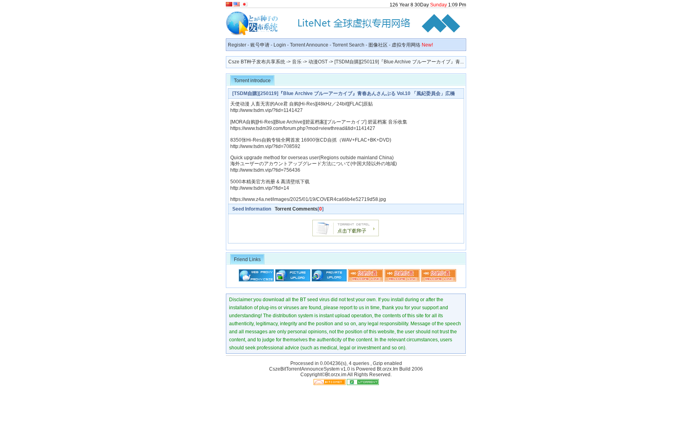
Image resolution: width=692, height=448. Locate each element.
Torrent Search (348, 45)
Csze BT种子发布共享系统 (256, 62)
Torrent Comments (296, 209)
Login (280, 45)
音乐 (297, 62)
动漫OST (318, 62)
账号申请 (260, 45)
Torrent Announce (309, 45)
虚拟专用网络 (412, 45)
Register (237, 45)
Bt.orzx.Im (387, 369)
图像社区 (378, 45)
